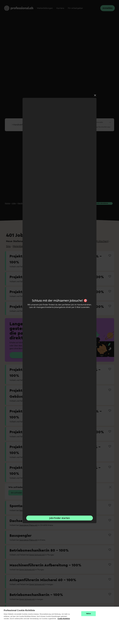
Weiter (88, 613)
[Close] (95, 95)
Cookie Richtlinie (64, 618)
